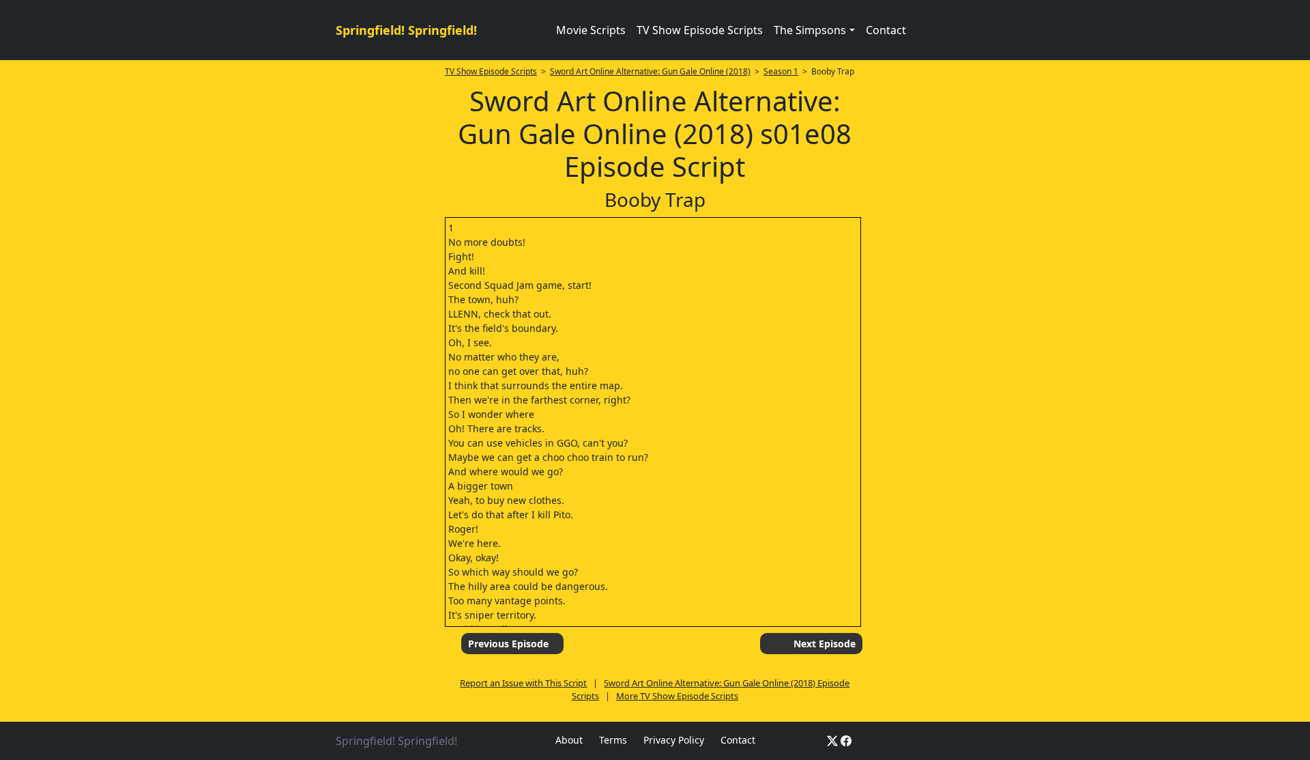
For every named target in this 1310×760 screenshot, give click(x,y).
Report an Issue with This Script (523, 683)
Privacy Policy (673, 739)
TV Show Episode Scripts (700, 30)
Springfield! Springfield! (406, 30)
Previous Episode (508, 643)
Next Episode (825, 643)
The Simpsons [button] (810, 30)
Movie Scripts (591, 30)
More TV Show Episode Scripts (677, 696)
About (569, 739)
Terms (613, 739)
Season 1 (780, 71)
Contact (886, 30)
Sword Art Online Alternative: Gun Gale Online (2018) (650, 71)
